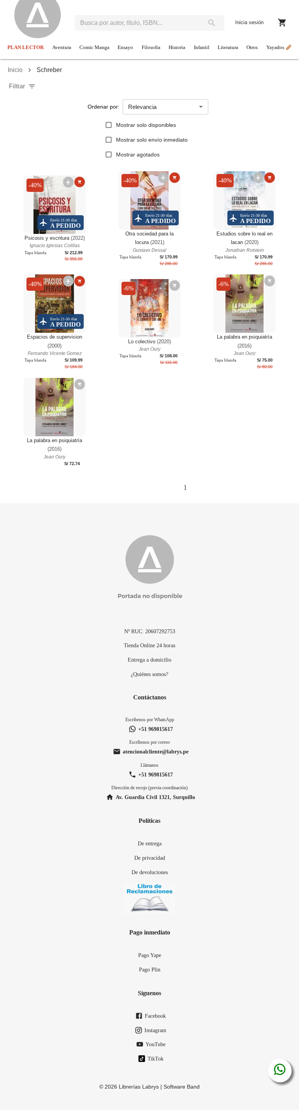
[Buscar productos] (211, 23)
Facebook (155, 1016)
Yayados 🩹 (279, 47)
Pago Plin (149, 969)
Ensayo (125, 47)
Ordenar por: (104, 107)
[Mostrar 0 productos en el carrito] (282, 22)
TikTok (156, 1059)
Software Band (182, 1087)
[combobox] (137, 23)
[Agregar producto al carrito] (79, 182)
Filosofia (151, 47)
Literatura (228, 47)
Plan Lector (25, 47)
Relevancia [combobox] (142, 107)
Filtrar (17, 86)
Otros (252, 47)
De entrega (150, 843)
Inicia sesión (249, 22)
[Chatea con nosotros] (280, 1071)
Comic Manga (94, 47)
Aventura (61, 47)
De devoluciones (150, 872)
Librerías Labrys (139, 1087)
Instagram (155, 1030)
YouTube (155, 1044)
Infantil (201, 47)
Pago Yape (149, 955)
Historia (177, 47)
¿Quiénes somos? (149, 674)
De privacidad (149, 858)
